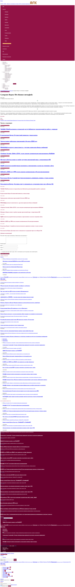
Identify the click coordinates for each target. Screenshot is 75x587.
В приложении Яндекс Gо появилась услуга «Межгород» (13, 308)
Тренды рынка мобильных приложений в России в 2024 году (18, 141)
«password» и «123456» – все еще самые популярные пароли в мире (17, 297)
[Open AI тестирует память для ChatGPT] (12, 348)
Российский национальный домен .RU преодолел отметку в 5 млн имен (17, 319)
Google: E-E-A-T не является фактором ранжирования (16, 405)
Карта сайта (5, 547)
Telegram (6, 11)
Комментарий (3, 243)
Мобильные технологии (7, 43)
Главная (1, 90)
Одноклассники (8, 32)
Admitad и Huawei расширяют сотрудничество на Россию (17, 272)
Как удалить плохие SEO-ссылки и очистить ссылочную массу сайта (19, 367)
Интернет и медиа (6, 46)
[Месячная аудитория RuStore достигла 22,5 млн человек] (15, 258)
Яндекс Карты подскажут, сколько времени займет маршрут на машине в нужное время (21, 314)
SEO (3, 6)
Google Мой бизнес (8, 73)
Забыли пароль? (14, 584)
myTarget (6, 80)
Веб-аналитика (5, 54)
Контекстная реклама (59, 277)
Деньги (4, 59)
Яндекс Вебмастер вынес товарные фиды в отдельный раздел (17, 356)
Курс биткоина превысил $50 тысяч (9, 503)
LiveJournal (7, 27)
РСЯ (70, 277)
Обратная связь (5, 548)
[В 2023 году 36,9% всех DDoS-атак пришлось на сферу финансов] (17, 359)
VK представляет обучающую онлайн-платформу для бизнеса (15, 286)
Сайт (1, 249)
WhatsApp (7, 38)
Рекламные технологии (7, 56)
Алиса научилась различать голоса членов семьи (12, 325)
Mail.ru (23, 277)
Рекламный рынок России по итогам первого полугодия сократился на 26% (21, 391)
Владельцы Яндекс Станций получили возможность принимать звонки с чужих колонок (27, 178)
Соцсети (4, 9)
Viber (6, 40)
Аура (6, 30)
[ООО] (18, 3)
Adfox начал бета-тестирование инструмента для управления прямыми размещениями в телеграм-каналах (26, 514)
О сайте (4, 549)
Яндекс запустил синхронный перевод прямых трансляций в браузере (16, 331)
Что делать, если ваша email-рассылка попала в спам (16, 416)
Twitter (6, 35)
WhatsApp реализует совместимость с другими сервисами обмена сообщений (24, 147)
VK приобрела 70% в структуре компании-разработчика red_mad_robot (18, 497)
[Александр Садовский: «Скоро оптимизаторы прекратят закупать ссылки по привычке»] (21, 342)
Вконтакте (54, 277)
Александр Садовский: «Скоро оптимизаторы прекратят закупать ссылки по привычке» (24, 345)
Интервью (4, 577)
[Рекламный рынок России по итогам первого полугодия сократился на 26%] (19, 388)
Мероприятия (5, 574)
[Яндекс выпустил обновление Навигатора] (13, 264)
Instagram (6, 17)
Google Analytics (8, 74)
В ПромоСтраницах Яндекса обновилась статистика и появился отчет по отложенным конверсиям (23, 336)
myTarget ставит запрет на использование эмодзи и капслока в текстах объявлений (23, 396)
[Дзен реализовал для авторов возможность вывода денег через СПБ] (17, 425)
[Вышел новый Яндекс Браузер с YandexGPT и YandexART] (16, 419)
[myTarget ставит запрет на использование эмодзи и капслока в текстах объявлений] (20, 394)
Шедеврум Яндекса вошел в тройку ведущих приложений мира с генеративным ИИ (25, 160)
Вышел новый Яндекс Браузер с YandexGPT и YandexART (17, 422)
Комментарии (5, 340)
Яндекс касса (7, 70)
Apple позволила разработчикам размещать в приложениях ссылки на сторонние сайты (27, 166)
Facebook (6, 14)
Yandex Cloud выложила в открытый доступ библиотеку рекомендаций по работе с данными (28, 129)
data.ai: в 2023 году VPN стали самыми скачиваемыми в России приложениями (24, 172)
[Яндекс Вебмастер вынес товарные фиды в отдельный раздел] (16, 353)
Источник (2, 116)
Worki (6, 81)
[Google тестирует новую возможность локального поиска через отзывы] (18, 371)
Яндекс (1, 119)
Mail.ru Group (5, 78)
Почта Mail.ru (7, 79)
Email (1, 247)
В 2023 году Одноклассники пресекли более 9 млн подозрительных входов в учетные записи (24, 411)
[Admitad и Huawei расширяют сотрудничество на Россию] (15, 270)
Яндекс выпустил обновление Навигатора (13, 267)
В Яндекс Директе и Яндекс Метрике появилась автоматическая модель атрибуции (20, 302)
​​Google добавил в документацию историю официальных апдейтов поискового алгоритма (24, 385)
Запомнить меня (5, 585)
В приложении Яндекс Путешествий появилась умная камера (18, 135)
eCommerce (5, 48)
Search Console (7, 75)
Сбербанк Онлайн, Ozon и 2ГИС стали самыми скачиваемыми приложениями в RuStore (27, 153)
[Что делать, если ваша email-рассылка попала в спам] (14, 414)
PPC (3, 51)
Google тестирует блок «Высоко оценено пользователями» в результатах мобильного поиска (25, 379)
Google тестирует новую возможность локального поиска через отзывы (20, 374)
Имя (1, 245)
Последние (5, 338)
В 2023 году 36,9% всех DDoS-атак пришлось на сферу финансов (18, 362)
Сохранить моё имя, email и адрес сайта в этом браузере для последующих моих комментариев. (20, 251)
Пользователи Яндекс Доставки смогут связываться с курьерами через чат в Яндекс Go (26, 184)
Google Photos (7, 77)
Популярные (5, 339)
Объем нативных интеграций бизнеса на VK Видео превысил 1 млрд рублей (18, 508)
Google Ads (7, 72)
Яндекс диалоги (8, 69)
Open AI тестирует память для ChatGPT (12, 350)
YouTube (6, 22)
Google (6, 277)
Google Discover (8, 76)
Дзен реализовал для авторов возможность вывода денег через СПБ (19, 428)
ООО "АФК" (11, 545)
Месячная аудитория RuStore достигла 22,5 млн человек (16, 261)
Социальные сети (6, 569)
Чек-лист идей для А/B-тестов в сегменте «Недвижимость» (14, 291)
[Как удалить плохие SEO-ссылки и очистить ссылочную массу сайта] (18, 365)
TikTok (6, 19)
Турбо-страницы (8, 68)
